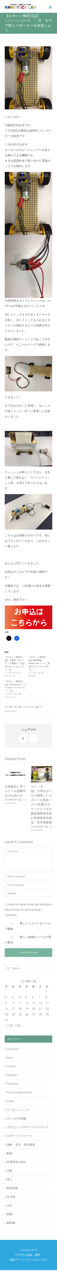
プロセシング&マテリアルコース (27, 1127)
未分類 (11, 1196)
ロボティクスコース (19, 1135)
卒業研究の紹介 (17, 1162)
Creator (11, 1066)
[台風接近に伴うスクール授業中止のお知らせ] (15, 774)
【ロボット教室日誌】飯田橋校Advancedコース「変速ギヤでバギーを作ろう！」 (39, 663)
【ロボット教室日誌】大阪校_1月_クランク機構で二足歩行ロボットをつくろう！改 (15, 663)
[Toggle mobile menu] (50, 7)
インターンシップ (18, 1109)
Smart (10, 1101)
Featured (12, 1083)
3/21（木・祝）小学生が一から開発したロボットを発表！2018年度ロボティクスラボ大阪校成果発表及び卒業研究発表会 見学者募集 (41, 804)
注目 (9, 1205)
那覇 (9, 1214)
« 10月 (9, 1025)
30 (6, 1020)
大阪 (37, 707)
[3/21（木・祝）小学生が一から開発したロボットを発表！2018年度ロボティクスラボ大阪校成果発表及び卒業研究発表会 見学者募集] (41, 774)
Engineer (12, 1075)
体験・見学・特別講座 (21, 1144)
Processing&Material (19, 1092)
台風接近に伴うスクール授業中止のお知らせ (15, 791)
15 (47, 1003)
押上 (9, 1179)
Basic (10, 1057)
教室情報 (12, 1188)
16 (6, 1008)
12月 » (18, 1025)
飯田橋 (11, 1222)
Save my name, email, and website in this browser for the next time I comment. (28, 910)
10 (13, 1003)
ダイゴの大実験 (17, 1118)
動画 (9, 1153)
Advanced (29, 707)
